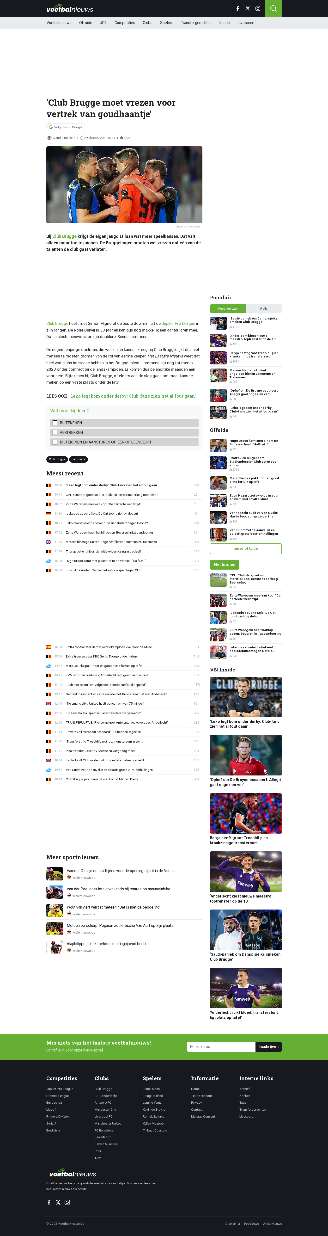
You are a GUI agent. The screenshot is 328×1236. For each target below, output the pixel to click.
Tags (242, 1102)
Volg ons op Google (68, 127)
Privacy (196, 1102)
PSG (98, 1151)
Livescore (245, 22)
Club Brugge (64, 236)
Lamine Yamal (152, 1102)
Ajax (98, 1158)
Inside (224, 22)
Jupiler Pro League (178, 323)
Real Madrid (103, 1137)
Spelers (166, 22)
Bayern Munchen (106, 1144)
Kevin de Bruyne (154, 1109)
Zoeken (244, 1096)
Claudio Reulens (64, 138)
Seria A (51, 1123)
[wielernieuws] (103, 1172)
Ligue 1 (51, 1109)
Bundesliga (54, 1102)
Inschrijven (269, 1046)
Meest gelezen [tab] (228, 308)
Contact (197, 1109)
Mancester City (105, 1109)
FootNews (251, 1223)
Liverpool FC (104, 1116)
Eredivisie (53, 1130)
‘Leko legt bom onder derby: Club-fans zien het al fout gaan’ (132, 396)
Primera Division (58, 1116)
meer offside (246, 548)
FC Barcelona (104, 1130)
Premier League (57, 1096)
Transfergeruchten (196, 22)
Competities (125, 22)
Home (195, 1089)
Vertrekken (71, 432)
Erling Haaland (153, 1096)
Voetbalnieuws (59, 22)
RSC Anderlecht (106, 1096)
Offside (85, 22)
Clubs (147, 22)
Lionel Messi (151, 1089)
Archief (244, 1089)
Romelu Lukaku (153, 1116)
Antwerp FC (103, 1102)
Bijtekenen (71, 423)
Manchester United (108, 1123)
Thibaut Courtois (155, 1130)
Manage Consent (203, 1116)
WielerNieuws (272, 1223)
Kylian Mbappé (153, 1123)
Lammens (78, 459)
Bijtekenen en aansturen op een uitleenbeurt (106, 442)
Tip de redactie (202, 1096)
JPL (103, 22)
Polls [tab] (263, 308)
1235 (127, 138)
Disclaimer (232, 1223)
